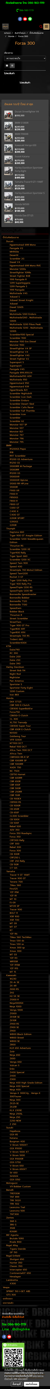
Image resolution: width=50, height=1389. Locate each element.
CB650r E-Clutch (19, 715)
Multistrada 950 (18, 379)
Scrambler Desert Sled (22, 404)
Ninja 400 (15, 1089)
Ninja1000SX (16, 1003)
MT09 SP (14, 906)
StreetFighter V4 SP (21, 348)
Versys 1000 (16, 1010)
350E (12, 1228)
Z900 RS (14, 1024)
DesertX (14, 255)
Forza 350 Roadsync (21, 833)
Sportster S (16, 684)
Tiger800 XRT (17, 629)
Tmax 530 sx (17, 944)
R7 (11, 930)
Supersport (16, 365)
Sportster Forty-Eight (21, 688)
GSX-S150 (15, 1179)
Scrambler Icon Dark (21, 397)
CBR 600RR (16, 778)
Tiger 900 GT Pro (19, 625)
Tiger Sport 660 (18, 556)
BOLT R (14, 913)
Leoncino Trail (17, 1207)
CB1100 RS (15, 802)
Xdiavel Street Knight (21, 300)
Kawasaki (11, 975)
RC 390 (14, 653)
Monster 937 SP (18, 424)
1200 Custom (17, 691)
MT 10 (13, 899)
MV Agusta (12, 1235)
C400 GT (15, 514)
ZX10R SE (15, 1017)
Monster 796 (17, 438)
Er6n (12, 1069)
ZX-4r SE (14, 982)
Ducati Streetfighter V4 (27, 111)
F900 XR (14, 490)
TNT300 (14, 1214)
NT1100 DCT (16, 743)
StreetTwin (15, 622)
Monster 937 (17, 428)
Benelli (9, 1190)
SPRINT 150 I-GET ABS (18, 1291)
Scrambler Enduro (19, 400)
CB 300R (14, 854)
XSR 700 (14, 920)
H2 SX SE (15, 996)
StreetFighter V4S (19, 355)
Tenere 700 (16, 882)
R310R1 (13, 1231)
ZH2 (12, 992)
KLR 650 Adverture (20, 1048)
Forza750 (15, 712)
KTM (8, 646)
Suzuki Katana (22, 156)
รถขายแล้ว (8, 1303)
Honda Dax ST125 (24, 215)
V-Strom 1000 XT (19, 1152)
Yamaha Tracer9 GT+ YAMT (29, 181)
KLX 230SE (16, 1110)
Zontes (10, 1217)
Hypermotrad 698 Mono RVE (25, 265)
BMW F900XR (21, 134)
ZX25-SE (14, 1103)
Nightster (15, 677)
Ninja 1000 (15, 1006)
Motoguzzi (12, 1183)
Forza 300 (15, 850)
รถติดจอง (7, 1298)
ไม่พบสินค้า (9, 73)
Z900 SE (14, 1027)
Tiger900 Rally (18, 552)
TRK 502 (14, 1204)
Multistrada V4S (18, 293)
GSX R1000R (16, 1159)
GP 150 (13, 1252)
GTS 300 (11, 1294)
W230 (13, 979)
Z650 (12, 1058)
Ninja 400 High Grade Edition (26, 1082)
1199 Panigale (17, 290)
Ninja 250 (15, 1117)
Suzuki (9, 1127)
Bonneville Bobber (19, 597)
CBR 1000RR (16, 764)
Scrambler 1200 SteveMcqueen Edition (26, 540)
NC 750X (15, 771)
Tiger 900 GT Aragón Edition (26, 535)
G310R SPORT (17, 518)
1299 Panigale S (18, 286)
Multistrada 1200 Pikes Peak (25, 324)
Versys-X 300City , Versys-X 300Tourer (25, 1094)
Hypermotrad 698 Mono (23, 245)
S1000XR (14, 476)
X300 (13, 1283)
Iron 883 (14, 694)
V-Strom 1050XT (19, 1145)
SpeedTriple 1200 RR (21, 591)
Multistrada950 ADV (21, 376)
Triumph (10, 528)
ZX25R (13, 1107)
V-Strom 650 (17, 1165)
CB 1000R (15, 805)
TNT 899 (14, 1197)
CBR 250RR (16, 791)
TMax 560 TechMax (21, 937)
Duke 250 (15, 660)
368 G (13, 1221)
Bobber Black (17, 611)
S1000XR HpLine (19, 480)
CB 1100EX (15, 798)
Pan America (17, 681)
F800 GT (14, 504)
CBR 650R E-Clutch (20, 729)
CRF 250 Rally (17, 861)
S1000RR (14, 469)
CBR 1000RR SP (18, 760)
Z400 (13, 1076)
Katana (14, 1138)
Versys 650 (16, 1062)
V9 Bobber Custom (20, 1186)
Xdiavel (14, 303)
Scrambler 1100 (18, 338)
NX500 (13, 733)
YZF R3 (13, 958)
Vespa (6, 1287)
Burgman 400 (17, 1141)
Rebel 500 (15, 826)
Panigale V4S (17, 369)
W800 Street (17, 1037)
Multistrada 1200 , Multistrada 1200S (26, 329)
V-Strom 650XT (18, 1169)
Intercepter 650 (18, 1269)
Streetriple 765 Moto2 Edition (26, 570)
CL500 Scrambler (19, 816)
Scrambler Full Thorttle (22, 411)
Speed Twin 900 (19, 563)
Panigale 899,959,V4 (21, 372)
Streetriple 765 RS (19, 636)
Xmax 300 (15, 951)
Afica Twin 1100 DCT (21, 750)
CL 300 (14, 719)
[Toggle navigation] (46, 27)
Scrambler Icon (18, 414)
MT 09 (13, 923)
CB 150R (14, 864)
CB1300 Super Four (20, 726)
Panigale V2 (16, 248)
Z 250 (13, 1124)
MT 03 (13, 954)
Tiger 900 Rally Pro (20, 584)
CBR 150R (15, 795)
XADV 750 (15, 767)
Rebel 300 (15, 847)
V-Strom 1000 (17, 1155)
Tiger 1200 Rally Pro (21, 580)
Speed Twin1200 (19, 573)
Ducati (9, 241)
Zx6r (12, 1051)
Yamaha (10, 871)
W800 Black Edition (21, 1034)
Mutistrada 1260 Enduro (23, 314)
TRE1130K (15, 1193)
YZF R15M (15, 965)
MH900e (14, 251)
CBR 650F (15, 785)
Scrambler (15, 417)
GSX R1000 (16, 1148)
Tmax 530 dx (17, 940)
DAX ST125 (15, 701)
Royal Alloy (12, 1245)
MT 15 (13, 972)
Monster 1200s (18, 269)
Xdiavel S (15, 296)
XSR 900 (14, 916)
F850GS (14, 497)
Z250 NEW (15, 1120)
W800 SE (15, 1041)
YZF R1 (13, 895)
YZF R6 (13, 933)
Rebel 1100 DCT (18, 746)
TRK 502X (15, 1200)
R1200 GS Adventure (21, 459)
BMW (9, 445)
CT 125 (13, 868)
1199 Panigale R (18, 279)
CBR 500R (15, 788)
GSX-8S (14, 1134)
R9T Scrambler (18, 456)
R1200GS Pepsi (18, 449)
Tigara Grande (18, 1249)
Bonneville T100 (18, 604)
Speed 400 (16, 566)
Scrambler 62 (17, 421)
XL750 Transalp (18, 722)
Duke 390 (15, 663)
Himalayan (15, 1276)
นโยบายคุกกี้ (23, 1378)
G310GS (14, 521)
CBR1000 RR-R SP (19, 757)
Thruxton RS (16, 545)
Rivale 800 (15, 1242)
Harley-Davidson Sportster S (30, 193)
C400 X (14, 511)
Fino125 (14, 888)
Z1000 (13, 1013)
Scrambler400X (18, 642)
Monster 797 (17, 435)
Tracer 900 (16, 909)
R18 (11, 452)
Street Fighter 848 (20, 276)
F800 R (14, 501)
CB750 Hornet (17, 774)
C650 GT (14, 508)
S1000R (14, 487)
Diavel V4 (15, 262)
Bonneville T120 (18, 601)
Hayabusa (15, 1131)
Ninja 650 (15, 1055)
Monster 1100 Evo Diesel (23, 341)
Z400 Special (17, 1072)
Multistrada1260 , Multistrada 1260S (26, 319)
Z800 (13, 1044)
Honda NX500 (22, 204)
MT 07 (13, 927)
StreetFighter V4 (19, 352)
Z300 (13, 1079)
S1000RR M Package (21, 466)
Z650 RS (14, 989)
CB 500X (15, 819)
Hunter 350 (16, 1262)
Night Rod (15, 674)
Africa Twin (16, 753)
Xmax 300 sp (17, 947)
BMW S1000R (21, 122)
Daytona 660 (17, 532)
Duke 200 (15, 656)
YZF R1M (14, 892)
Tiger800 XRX (18, 632)
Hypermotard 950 (19, 383)
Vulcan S (14, 1065)
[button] (40, 26)
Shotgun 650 (17, 1259)
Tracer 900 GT (18, 878)
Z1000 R (14, 999)
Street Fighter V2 (19, 359)
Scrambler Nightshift (21, 393)
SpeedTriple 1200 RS (21, 587)
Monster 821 (16, 431)
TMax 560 (15, 885)
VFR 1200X (16, 739)
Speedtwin (15, 608)
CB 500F (14, 823)
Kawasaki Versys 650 (25, 145)
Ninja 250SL (16, 1113)
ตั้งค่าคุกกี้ (17, 1384)
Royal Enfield (13, 1255)
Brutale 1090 (17, 1238)
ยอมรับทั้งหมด (31, 1384)
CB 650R (14, 809)
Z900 (13, 1030)
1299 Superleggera (20, 283)
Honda (9, 698)
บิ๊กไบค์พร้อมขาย (11, 237)
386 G (13, 1224)
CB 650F (14, 812)
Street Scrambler (19, 618)
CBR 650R (15, 781)
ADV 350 (14, 830)
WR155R (14, 961)
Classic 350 (16, 1266)
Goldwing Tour (18, 736)
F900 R (14, 494)
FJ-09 (13, 902)
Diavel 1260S (16, 307)
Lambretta (12, 1280)
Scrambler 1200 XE (20, 549)
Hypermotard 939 (19, 386)
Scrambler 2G (17, 258)
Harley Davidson (15, 667)
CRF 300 (14, 843)
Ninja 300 (15, 1100)
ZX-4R (13, 985)
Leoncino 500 (17, 1210)
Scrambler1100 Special (22, 334)
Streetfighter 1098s (20, 272)
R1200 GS (15, 473)
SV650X (14, 1176)
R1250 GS (15, 462)
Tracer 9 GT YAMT (20, 875)
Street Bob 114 (17, 670)
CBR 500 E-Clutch (20, 705)
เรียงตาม (9, 53)
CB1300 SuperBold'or (21, 708)
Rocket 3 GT (16, 577)
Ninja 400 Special (19, 1086)
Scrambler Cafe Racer (22, 407)
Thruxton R (16, 615)
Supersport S (17, 362)
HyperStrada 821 (19, 390)
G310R (13, 525)
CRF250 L (15, 857)
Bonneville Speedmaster (23, 594)
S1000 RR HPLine (19, 483)
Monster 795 (16, 442)
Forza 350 (15, 836)
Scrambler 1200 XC (20, 559)
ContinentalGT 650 (20, 1273)
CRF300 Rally (17, 840)
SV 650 (14, 1172)
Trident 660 (16, 639)
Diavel (13, 310)
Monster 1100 (17, 345)
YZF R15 (14, 968)
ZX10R (13, 1020)
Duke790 (15, 649)
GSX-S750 (15, 1162)
